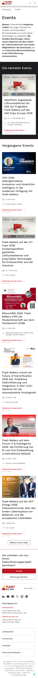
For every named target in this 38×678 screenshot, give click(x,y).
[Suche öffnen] (30, 3)
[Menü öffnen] (34, 3)
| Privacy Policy (19, 670)
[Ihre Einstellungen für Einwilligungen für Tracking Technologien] (34, 674)
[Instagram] (22, 596)
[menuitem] (3, 596)
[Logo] (7, 3)
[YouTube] (8, 596)
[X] (17, 596)
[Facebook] (12, 596)
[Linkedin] (3, 596)
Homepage (6, 9)
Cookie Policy (8, 670)
